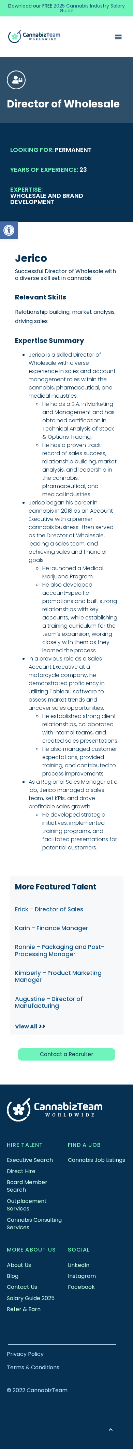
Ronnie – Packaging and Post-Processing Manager (59, 950)
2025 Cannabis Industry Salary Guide (89, 8)
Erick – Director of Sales (49, 909)
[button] (9, 230)
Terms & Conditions (33, 1367)
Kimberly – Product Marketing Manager (58, 976)
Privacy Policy (25, 1354)
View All (27, 1026)
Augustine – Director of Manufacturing (49, 1002)
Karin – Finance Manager (51, 928)
